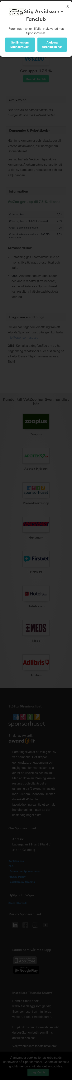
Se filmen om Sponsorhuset (19, 44)
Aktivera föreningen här (52, 44)
